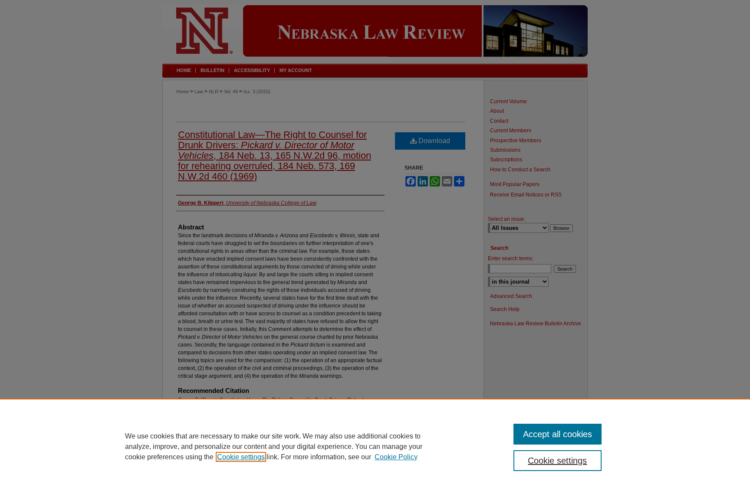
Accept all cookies (557, 434)
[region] (375, 446)
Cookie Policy (396, 457)
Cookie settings (241, 457)
